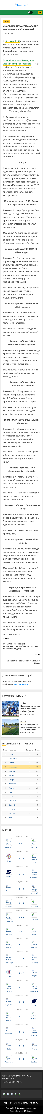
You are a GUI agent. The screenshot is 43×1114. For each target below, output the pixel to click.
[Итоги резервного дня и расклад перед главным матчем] (10, 727)
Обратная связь (21, 1103)
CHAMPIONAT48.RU (22, 1076)
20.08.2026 (26, 714)
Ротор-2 (12, 813)
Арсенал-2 (13, 809)
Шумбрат (12, 771)
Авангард (12, 784)
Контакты (34, 1103)
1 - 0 (21, 843)
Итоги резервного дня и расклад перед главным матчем (30, 727)
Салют (11, 763)
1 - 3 (21, 859)
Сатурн (11, 780)
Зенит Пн (12, 805)
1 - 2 (21, 1032)
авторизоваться (21, 684)
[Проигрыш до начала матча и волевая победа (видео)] (10, 709)
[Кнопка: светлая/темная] (30, 12)
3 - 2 (21, 874)
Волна (11, 754)
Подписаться (40, 12)
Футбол (6, 21)
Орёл (11, 796)
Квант (11, 818)
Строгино (12, 801)
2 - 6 (21, 973)
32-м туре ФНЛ (12, 41)
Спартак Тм (13, 758)
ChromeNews (15, 1111)
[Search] (35, 12)
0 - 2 (21, 1046)
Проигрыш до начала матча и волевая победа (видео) (30, 709)
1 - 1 (21, 903)
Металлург (13, 767)
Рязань (11, 775)
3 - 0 (21, 945)
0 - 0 (21, 931)
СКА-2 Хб (12, 792)
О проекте (7, 1103)
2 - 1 (21, 959)
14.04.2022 (9, 33)
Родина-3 (12, 788)
